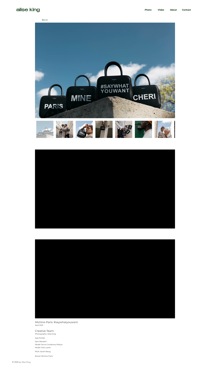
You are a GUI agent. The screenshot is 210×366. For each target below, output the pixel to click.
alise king (28, 10)
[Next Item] (170, 70)
